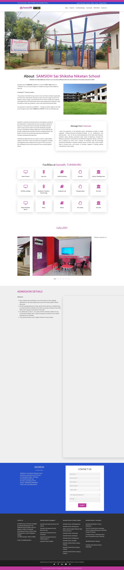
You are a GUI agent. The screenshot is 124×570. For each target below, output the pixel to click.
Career (96, 3)
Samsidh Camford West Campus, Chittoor (71, 544)
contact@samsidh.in (43, 3)
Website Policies (70, 562)
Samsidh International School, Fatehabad (94, 546)
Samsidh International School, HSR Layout (49, 525)
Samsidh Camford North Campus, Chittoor (72, 552)
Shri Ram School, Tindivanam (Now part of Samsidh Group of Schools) (95, 535)
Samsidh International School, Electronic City (48, 529)
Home (66, 7)
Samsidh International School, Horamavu (48, 533)
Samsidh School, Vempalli (69, 540)
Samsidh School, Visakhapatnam (71, 524)
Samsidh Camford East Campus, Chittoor (71, 548)
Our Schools (89, 7)
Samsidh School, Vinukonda (70, 533)
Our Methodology (80, 7)
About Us (72, 7)
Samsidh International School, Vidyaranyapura (48, 538)
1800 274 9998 (31, 3)
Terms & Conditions (79, 562)
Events (92, 3)
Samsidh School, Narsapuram (71, 526)
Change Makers (103, 3)
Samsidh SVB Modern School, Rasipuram (93, 525)
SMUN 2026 (97, 7)
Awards (88, 3)
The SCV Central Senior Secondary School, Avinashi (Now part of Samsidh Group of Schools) (96, 530)
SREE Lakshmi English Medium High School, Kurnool (72, 530)
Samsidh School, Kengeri (46, 541)
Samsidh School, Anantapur (70, 535)
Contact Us (104, 7)
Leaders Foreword (81, 3)
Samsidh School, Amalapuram (71, 538)
